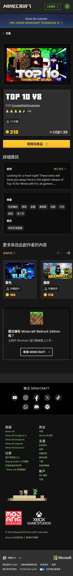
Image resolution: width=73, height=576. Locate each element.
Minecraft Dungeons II (15, 435)
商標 (54, 564)
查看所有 (8, 253)
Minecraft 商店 (46, 435)
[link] (14, 397)
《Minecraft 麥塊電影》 (16, 469)
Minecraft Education (14, 447)
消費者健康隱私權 (29, 564)
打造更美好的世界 (13, 465)
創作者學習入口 (12, 457)
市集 (8, 33)
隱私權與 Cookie (10, 564)
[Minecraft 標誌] (17, 6)
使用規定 (44, 564)
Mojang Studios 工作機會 (17, 461)
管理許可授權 (32, 537)
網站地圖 (43, 457)
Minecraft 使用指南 (14, 537)
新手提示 (43, 445)
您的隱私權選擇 (52, 569)
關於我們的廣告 (10, 569)
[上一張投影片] (59, 253)
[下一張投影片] (68, 253)
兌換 (41, 479)
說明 (41, 449)
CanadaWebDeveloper (26, 105)
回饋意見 (43, 453)
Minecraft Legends (14, 443)
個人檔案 (43, 475)
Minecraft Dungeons (15, 439)
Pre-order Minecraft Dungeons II (34, 22)
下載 (41, 461)
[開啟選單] (67, 6)
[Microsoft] (62, 557)
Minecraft (9, 431)
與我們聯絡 (44, 465)
